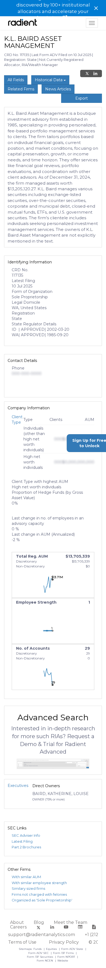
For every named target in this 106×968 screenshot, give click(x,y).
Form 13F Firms (63, 953)
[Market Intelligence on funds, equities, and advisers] (22, 23)
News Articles (58, 89)
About (17, 922)
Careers (18, 927)
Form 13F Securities (40, 957)
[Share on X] (87, 74)
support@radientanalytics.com (41, 934)
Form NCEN (45, 960)
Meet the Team (70, 922)
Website (62, 960)
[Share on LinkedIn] (95, 74)
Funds (37, 949)
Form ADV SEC (38, 953)
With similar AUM (26, 877)
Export (81, 98)
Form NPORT (66, 957)
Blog (39, 922)
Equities (52, 949)
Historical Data (49, 79)
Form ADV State (72, 949)
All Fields (16, 79)
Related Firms (21, 89)
